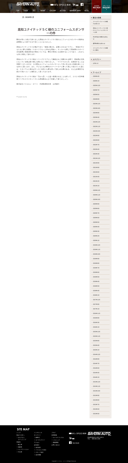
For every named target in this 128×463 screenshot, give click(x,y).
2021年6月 (96, 172)
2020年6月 (96, 217)
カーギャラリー (40, 440)
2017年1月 (96, 309)
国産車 (20, 447)
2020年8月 (96, 208)
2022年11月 (96, 126)
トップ (18, 432)
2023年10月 (96, 108)
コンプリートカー (23, 449)
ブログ (54, 432)
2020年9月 (96, 204)
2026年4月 (96, 76)
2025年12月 (96, 85)
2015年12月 (96, 331)
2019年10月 (96, 254)
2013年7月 (96, 404)
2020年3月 (96, 231)
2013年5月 (96, 413)
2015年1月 (96, 350)
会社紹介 (36, 445)
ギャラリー (37, 435)
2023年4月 (96, 117)
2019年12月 (96, 245)
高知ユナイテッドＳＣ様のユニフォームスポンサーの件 (100, 30)
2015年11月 (96, 336)
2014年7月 (96, 363)
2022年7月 (96, 144)
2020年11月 (96, 195)
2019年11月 (96, 249)
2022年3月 (96, 154)
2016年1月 (96, 327)
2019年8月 (96, 263)
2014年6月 (96, 368)
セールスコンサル (58, 437)
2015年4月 (96, 345)
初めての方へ (20, 435)
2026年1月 (96, 81)
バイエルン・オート (62, 461)
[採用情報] (97, 11)
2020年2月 (96, 236)
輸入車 (20, 444)
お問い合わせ (56, 445)
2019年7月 (96, 268)
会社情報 (38, 455)
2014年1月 (96, 377)
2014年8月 (96, 359)
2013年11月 (96, 386)
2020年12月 (96, 190)
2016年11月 (96, 313)
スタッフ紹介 (40, 452)
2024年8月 (96, 99)
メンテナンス (38, 432)
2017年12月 (96, 299)
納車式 (38, 437)
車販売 (18, 442)
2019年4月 (96, 281)
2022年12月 (96, 122)
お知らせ (95, 63)
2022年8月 (96, 140)
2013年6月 (96, 409)
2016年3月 (96, 322)
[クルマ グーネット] (60, 5)
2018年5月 (96, 286)
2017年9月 (96, 304)
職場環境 (55, 442)
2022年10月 (96, 131)
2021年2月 (96, 181)
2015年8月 (96, 340)
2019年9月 (96, 258)
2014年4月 (96, 372)
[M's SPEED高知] (77, 434)
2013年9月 (96, 395)
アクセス (36, 442)
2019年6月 (96, 272)
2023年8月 (96, 112)
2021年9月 (96, 163)
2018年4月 (96, 290)
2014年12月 (96, 354)
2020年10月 (96, 199)
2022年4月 (96, 149)
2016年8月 (96, 318)
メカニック (56, 440)
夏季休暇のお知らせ (99, 43)
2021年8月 (96, 167)
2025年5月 (96, 94)
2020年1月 (96, 240)
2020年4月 (96, 226)
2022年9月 (96, 135)
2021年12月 (96, 158)
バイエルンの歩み (41, 450)
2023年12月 (96, 103)
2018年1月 (96, 295)
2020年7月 (96, 213)
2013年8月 (96, 400)
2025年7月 (96, 90)
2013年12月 (96, 382)
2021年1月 (96, 185)
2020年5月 (96, 222)
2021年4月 (96, 176)
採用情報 (54, 435)
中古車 (20, 452)
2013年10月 (96, 391)
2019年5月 (96, 277)
